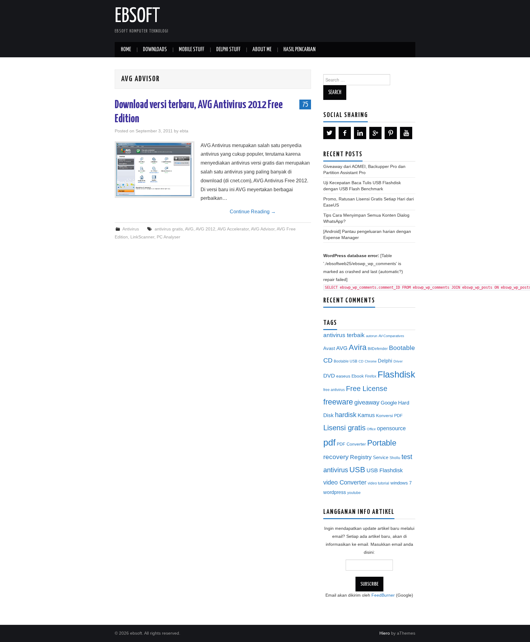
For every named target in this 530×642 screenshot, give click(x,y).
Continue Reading (253, 211)
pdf (329, 442)
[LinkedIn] (360, 133)
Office (371, 429)
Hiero (384, 633)
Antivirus (130, 228)
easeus (343, 376)
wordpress (334, 492)
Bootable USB (345, 361)
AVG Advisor (263, 228)
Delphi (385, 360)
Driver (398, 361)
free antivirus (334, 390)
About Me (261, 49)
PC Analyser (168, 236)
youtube (354, 493)
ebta (184, 130)
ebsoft (137, 16)
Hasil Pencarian (299, 49)
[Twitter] (329, 133)
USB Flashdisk (385, 470)
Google (389, 403)
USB (357, 469)
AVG (189, 228)
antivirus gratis (169, 228)
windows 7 (401, 483)
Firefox (370, 376)
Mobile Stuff (191, 49)
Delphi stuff (228, 49)
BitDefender (378, 349)
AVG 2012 (205, 228)
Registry (361, 457)
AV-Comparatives (391, 336)
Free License (366, 389)
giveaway (366, 402)
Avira (358, 347)
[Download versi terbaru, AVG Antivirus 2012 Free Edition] (154, 169)
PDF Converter (351, 444)
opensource (391, 428)
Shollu (395, 458)
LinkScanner (142, 236)
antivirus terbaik (344, 335)
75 (305, 104)
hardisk (345, 415)
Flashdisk (396, 374)
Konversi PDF (389, 415)
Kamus (366, 415)
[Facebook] (345, 133)
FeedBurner (383, 595)
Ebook (357, 376)
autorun (371, 336)
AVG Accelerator (233, 228)
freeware (338, 401)
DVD (329, 376)
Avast (329, 348)
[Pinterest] (391, 133)
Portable (381, 442)
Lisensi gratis (344, 428)
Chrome (371, 361)
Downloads (155, 49)
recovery (336, 456)
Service (380, 457)
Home (126, 49)
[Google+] (375, 133)
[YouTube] (406, 133)
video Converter (345, 482)
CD (361, 361)
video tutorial (378, 483)
